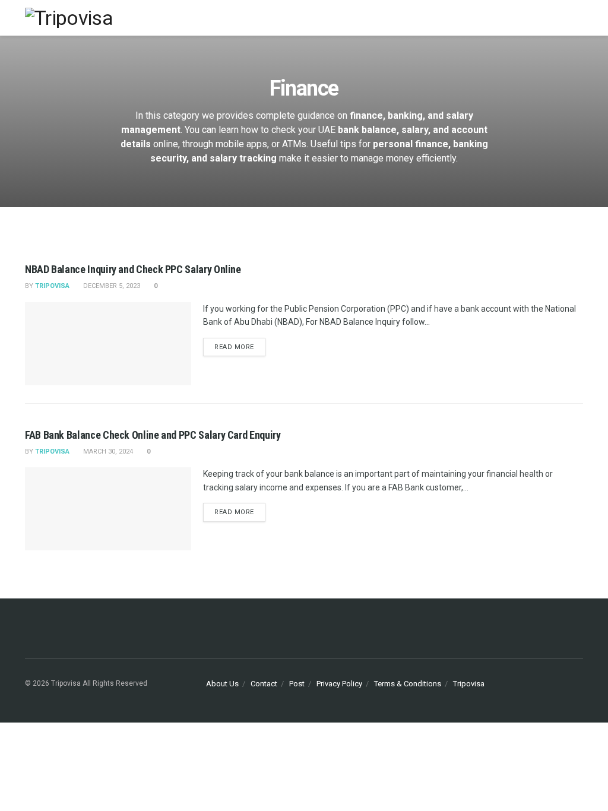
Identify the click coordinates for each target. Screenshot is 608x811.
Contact (264, 683)
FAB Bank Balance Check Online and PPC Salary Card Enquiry (152, 435)
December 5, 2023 (110, 286)
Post (297, 683)
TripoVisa (52, 286)
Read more (234, 347)
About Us (222, 683)
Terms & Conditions (407, 683)
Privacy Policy (339, 683)
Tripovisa (468, 683)
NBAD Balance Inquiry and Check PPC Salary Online (133, 269)
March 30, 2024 (107, 451)
